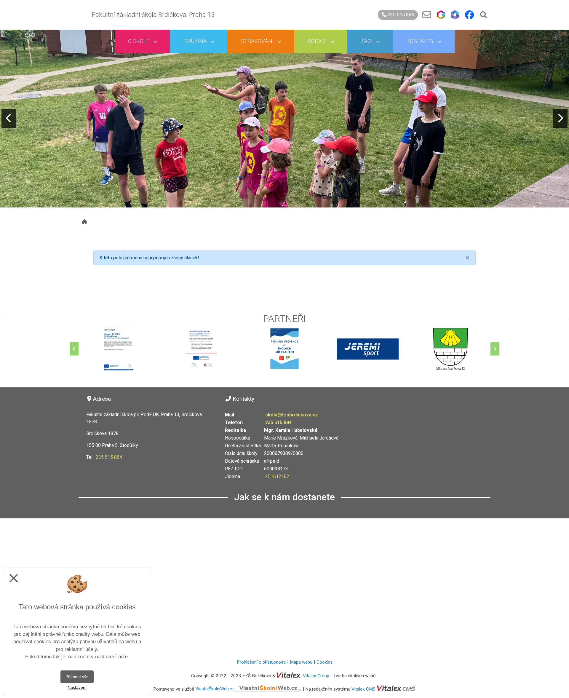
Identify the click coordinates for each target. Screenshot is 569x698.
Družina (195, 41)
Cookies (325, 662)
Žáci (367, 41)
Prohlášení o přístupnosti (261, 662)
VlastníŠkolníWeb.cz (214, 688)
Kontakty (421, 41)
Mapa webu (301, 662)
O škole (139, 41)
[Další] (494, 349)
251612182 (277, 476)
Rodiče (318, 41)
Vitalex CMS (363, 688)
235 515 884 (400, 14)
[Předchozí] (74, 349)
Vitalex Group (316, 675)
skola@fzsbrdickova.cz (291, 415)
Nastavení (77, 687)
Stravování (258, 41)
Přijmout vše (77, 676)
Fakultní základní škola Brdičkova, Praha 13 (153, 14)
